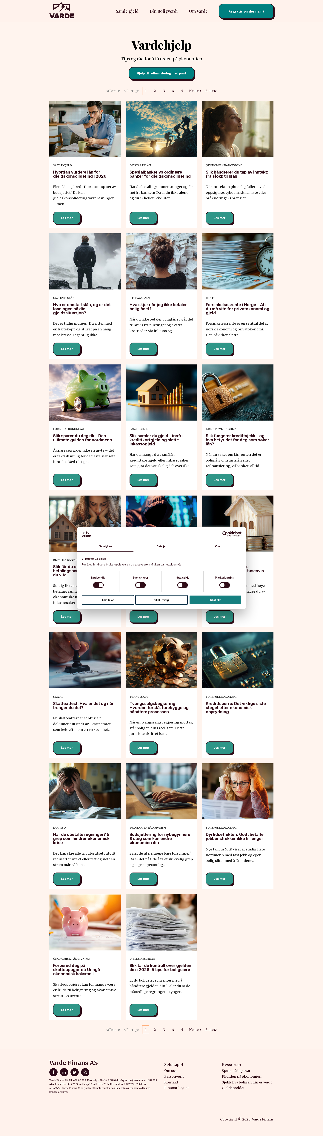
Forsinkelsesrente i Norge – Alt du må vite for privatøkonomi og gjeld (237, 308)
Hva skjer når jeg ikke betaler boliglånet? (158, 306)
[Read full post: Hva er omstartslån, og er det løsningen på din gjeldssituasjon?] (85, 261)
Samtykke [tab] (105, 546)
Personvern (174, 1076)
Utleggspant (140, 298)
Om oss (170, 1070)
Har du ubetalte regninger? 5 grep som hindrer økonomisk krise (81, 838)
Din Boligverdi (164, 11)
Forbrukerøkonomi (68, 429)
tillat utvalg (161, 600)
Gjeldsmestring (142, 958)
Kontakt (171, 1082)
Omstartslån (140, 165)
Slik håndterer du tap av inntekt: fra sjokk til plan (237, 174)
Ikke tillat (108, 600)
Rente (210, 298)
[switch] (140, 585)
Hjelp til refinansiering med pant (161, 73)
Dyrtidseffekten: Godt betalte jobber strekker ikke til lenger (235, 836)
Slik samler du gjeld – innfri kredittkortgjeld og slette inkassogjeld (156, 439)
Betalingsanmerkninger (72, 560)
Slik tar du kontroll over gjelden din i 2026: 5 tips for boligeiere (160, 967)
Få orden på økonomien (242, 1076)
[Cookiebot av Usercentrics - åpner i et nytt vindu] (225, 534)
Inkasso (59, 827)
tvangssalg (139, 696)
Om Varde (198, 11)
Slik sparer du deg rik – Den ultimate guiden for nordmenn (82, 437)
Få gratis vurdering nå (246, 11)
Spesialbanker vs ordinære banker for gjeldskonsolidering (160, 174)
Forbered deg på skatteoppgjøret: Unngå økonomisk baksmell (76, 969)
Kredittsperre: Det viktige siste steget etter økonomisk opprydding (236, 707)
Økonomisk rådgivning (224, 165)
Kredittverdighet (221, 429)
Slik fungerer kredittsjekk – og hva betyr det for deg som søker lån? (237, 439)
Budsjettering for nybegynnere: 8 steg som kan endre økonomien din (161, 838)
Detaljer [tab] (161, 546)
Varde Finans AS (73, 1063)
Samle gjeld (62, 165)
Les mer (67, 218)
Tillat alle (215, 600)
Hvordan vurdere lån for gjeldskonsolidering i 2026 (79, 174)
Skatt (58, 696)
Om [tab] (217, 546)
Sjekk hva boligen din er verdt (247, 1082)
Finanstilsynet (176, 1088)
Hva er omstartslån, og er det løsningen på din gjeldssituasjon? (82, 308)
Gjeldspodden (234, 1088)
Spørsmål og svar (236, 1070)
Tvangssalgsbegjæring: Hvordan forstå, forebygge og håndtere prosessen (159, 707)
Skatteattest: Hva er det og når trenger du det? (83, 705)
